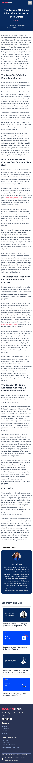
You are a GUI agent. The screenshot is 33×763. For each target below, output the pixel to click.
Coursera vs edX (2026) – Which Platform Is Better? (15, 695)
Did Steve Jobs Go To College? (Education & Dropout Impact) (15, 625)
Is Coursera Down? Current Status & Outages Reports (16, 648)
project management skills (13, 198)
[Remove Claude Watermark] (10, 747)
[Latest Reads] (6, 731)
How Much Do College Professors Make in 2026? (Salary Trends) (16, 671)
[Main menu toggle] (30, 3)
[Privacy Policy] (6, 742)
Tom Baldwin (21, 25)
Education (16, 20)
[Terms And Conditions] (9, 744)
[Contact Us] (5, 728)
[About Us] (4, 726)
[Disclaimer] (5, 740)
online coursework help (9, 324)
